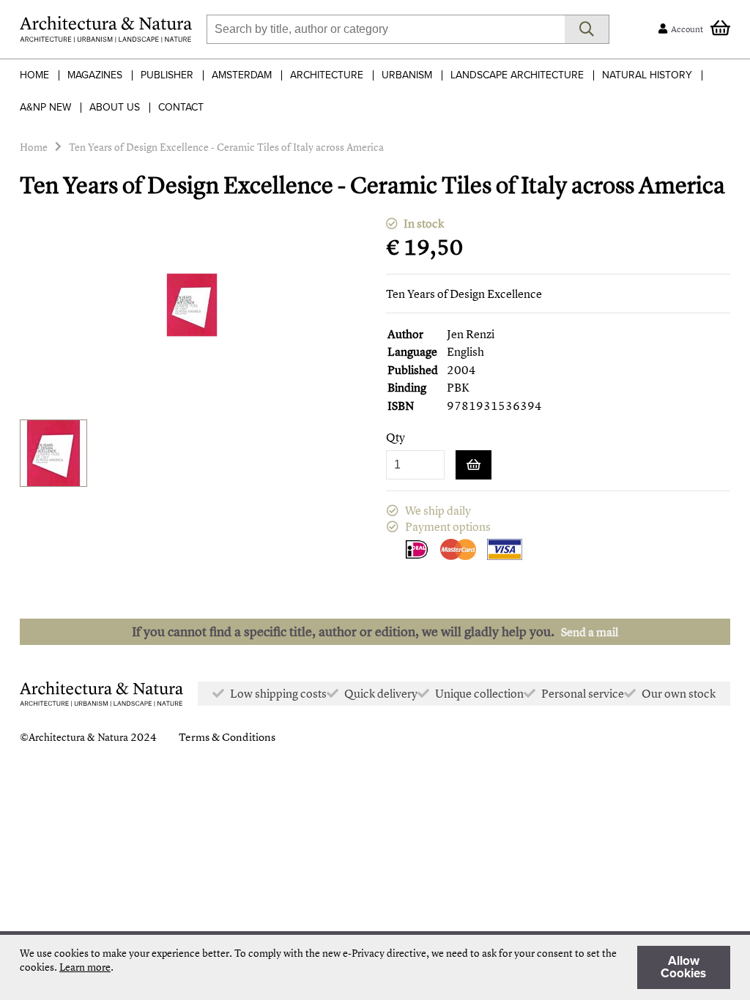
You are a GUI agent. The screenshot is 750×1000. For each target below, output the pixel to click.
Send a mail (589, 632)
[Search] (587, 29)
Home (34, 75)
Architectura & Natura (78, 737)
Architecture (326, 75)
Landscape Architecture (517, 75)
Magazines (94, 75)
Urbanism (407, 75)
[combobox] (386, 29)
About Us (114, 107)
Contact (181, 107)
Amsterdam (242, 75)
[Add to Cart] (473, 465)
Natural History (647, 75)
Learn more (85, 967)
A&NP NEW (45, 107)
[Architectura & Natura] (106, 29)
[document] (375, 967)
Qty (395, 437)
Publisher (167, 75)
